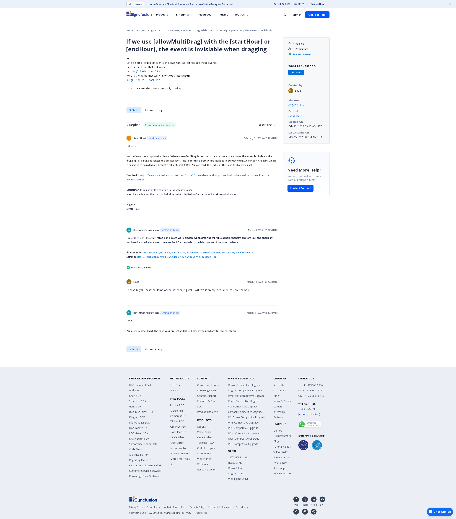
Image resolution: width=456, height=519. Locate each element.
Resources (204, 14)
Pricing (223, 14)
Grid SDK (134, 390)
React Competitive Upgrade (244, 401)
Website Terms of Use (175, 507)
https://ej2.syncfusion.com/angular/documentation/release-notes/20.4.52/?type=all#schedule (198, 252)
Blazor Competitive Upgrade (244, 385)
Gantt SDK (135, 406)
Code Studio (136, 449)
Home (130, 30)
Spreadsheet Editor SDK (143, 444)
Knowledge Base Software (144, 476)
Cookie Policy (153, 507)
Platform (294, 100)
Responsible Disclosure (220, 507)
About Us (239, 14)
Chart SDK (135, 395)
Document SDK (138, 428)
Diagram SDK (137, 417)
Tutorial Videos (282, 446)
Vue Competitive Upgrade (243, 406)
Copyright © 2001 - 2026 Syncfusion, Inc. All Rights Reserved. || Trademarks (168, 512)
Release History (282, 473)
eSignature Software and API (145, 465)
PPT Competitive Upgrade (243, 444)
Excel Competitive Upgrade (243, 438)
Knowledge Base (207, 390)
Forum (141, 30)
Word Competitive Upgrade (244, 433)
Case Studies (204, 437)
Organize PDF (178, 426)
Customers (279, 390)
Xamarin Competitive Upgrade (245, 412)
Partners (278, 417)
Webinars (202, 464)
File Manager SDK (139, 422)
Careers (277, 406)
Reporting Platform (140, 460)
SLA (199, 406)
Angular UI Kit (236, 473)
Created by (295, 85)
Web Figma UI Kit (238, 478)
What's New (280, 462)
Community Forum (208, 385)
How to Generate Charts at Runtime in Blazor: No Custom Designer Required (190, 4)
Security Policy (197, 507)
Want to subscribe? (302, 66)
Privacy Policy (136, 507)
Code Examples (206, 448)
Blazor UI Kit (235, 468)
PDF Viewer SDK (138, 433)
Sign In (297, 14)
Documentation (282, 436)
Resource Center (206, 469)
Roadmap (279, 468)
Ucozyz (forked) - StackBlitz (143, 71)
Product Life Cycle (207, 412)
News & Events (282, 401)
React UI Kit (235, 462)
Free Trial (175, 385)
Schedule (293, 115)
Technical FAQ (205, 442)
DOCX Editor (177, 437)
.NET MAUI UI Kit (238, 457)
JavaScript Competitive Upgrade (246, 395)
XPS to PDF (177, 421)
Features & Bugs (207, 401)
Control (293, 111)
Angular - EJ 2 (155, 30)
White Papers (205, 432)
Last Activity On (298, 132)
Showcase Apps (282, 457)
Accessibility (204, 453)
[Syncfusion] (143, 499)
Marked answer (302, 54)
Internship (279, 412)
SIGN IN (134, 110)
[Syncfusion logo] (139, 14)
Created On (295, 122)
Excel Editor (177, 442)
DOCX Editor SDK (139, 438)
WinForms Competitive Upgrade (246, 417)
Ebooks (201, 426)
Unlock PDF (177, 405)
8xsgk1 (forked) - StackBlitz (143, 80)
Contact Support (300, 188)
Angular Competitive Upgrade (245, 390)
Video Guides (280, 452)
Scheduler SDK (137, 401)
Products (162, 14)
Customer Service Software (145, 470)
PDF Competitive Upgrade (243, 428)
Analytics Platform (139, 454)
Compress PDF (179, 416)
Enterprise (183, 14)
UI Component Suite (140, 385)
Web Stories (204, 458)
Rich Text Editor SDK (141, 412)
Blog (276, 395)
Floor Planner (178, 432)
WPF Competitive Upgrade (243, 422)
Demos (277, 430)
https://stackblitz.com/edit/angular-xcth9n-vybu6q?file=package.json (176, 257)
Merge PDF (176, 410)
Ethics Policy (242, 507)
